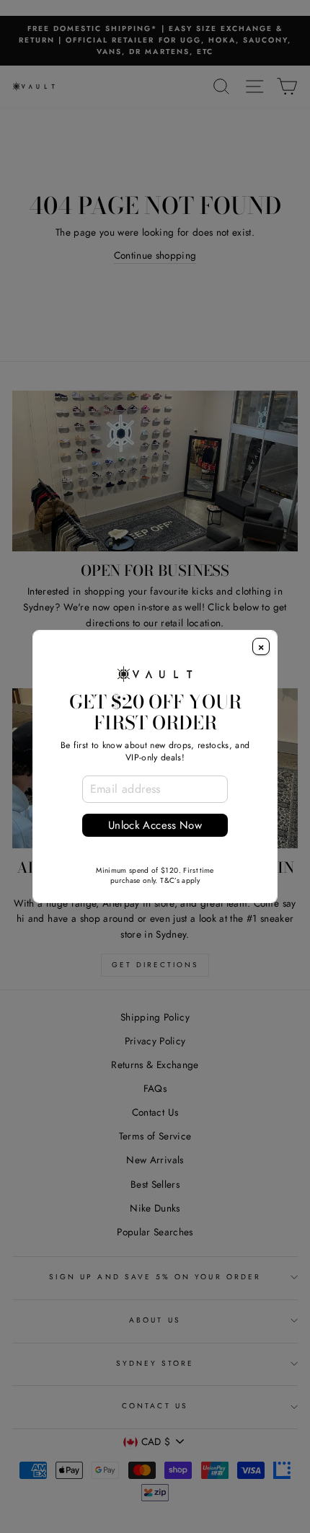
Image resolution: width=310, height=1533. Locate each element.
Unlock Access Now (155, 825)
